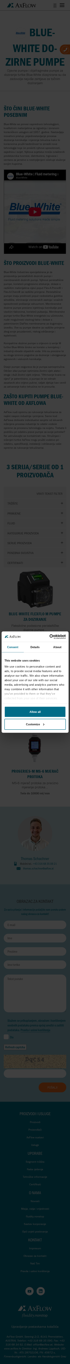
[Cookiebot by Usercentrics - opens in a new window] (50, 636)
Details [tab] (35, 647)
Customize (33, 724)
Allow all (35, 711)
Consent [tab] (12, 647)
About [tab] (57, 647)
